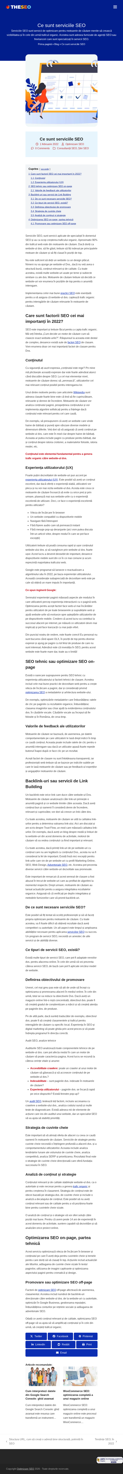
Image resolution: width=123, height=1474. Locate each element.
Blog (56, 44)
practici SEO (68, 293)
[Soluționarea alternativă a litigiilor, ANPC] (110, 1462)
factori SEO (74, 342)
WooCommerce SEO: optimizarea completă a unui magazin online (78, 1394)
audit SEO (35, 1101)
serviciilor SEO (75, 932)
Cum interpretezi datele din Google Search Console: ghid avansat (40, 1394)
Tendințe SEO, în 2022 (101, 1442)
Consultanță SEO (67, 148)
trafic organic (80, 1186)
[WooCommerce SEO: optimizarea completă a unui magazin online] (80, 1376)
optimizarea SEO (35, 692)
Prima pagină (45, 44)
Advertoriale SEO (57, 865)
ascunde (45, 169)
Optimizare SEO (75, 144)
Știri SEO (83, 148)
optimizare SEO (47, 1290)
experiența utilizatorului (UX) (41, 479)
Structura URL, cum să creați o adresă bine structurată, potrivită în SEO (44, 1442)
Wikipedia (79, 392)
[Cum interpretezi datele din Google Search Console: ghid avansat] (42, 1376)
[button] (115, 7)
